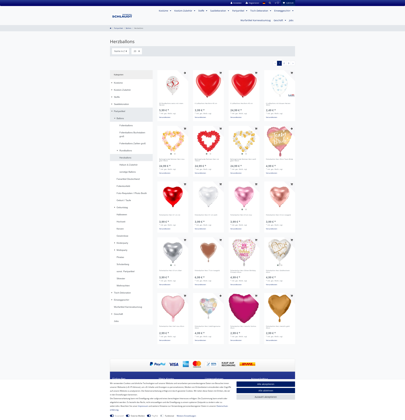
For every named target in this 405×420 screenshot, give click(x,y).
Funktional (169, 415)
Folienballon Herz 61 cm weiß (206, 215)
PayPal (155, 415)
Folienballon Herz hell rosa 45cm (171, 326)
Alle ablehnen (266, 390)
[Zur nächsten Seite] (293, 63)
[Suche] (270, 3)
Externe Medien (138, 415)
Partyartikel (238, 10)
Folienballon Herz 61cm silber (170, 271)
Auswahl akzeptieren (266, 396)
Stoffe (201, 10)
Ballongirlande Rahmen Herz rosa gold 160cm (171, 160)
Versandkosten (164, 117)
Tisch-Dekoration (259, 10)
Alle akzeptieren (265, 384)
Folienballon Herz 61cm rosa (241, 215)
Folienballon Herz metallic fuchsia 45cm (243, 327)
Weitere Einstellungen (186, 415)
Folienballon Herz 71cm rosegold (207, 271)
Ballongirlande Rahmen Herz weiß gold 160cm (243, 160)
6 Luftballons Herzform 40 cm (206, 103)
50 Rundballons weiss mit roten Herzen (171, 104)
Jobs (291, 20)
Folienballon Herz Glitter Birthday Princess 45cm (243, 271)
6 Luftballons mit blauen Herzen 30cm (278, 104)
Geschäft (279, 20)
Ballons (128, 28)
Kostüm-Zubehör (183, 10)
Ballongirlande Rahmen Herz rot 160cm (207, 160)
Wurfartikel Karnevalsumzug (255, 20)
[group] (172, 141)
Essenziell (119, 415)
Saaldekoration (218, 10)
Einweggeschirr (282, 10)
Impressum (143, 406)
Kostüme (164, 10)
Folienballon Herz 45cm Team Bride (279, 159)
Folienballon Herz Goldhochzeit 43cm (278, 271)
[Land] (264, 3)
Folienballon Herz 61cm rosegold (278, 215)
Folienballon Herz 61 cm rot (169, 215)
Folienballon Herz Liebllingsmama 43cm (207, 327)
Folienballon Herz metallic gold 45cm (278, 327)
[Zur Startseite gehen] (110, 28)
